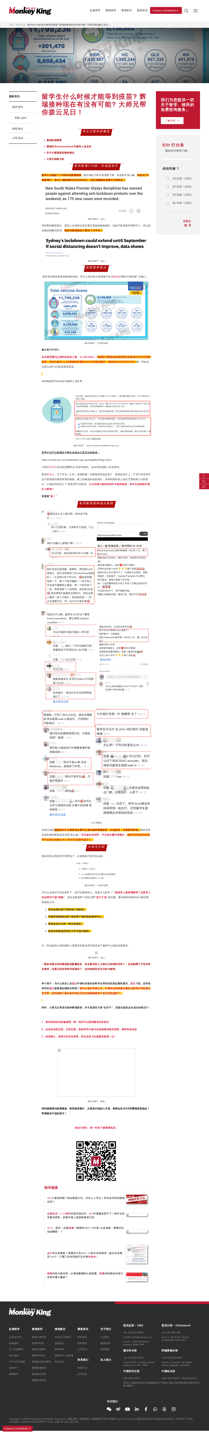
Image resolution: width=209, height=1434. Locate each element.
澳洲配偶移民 (39, 1368)
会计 (49, 1253)
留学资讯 (20, 24)
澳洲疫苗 (116, 276)
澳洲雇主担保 (39, 1374)
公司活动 (17, 138)
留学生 (50, 152)
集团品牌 (105, 1343)
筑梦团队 (105, 1349)
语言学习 (13, 1368)
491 (91, 1213)
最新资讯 (142, 10)
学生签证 (59, 1361)
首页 (11, 24)
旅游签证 (59, 1343)
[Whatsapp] (155, 1409)
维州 (68, 1213)
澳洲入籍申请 (39, 1337)
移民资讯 (17, 128)
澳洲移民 (110, 10)
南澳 (71, 1228)
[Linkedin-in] (137, 1409)
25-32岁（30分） (183, 186)
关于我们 (105, 1329)
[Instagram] (174, 1409)
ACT (50, 1228)
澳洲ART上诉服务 (64, 1355)
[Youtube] (127, 1409)
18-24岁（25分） (183, 178)
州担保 (92, 1256)
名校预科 (13, 1343)
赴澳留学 (95, 10)
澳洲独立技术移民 (41, 1361)
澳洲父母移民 (39, 1349)
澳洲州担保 (38, 1343)
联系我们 (83, 1359)
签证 (74, 983)
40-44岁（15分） (183, 203)
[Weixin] (109, 1409)
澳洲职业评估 (39, 1380)
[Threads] (164, 1409)
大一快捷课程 (16, 1349)
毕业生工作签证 (63, 1337)
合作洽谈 (82, 1374)
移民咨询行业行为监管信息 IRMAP (155, 1419)
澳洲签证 (126, 10)
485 (49, 1198)
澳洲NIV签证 (38, 1355)
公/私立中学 (15, 1337)
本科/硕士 (14, 1355)
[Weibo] (118, 1409)
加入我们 (105, 1359)
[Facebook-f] (146, 1409)
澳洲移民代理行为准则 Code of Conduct (113, 1419)
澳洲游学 (13, 1374)
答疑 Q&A (20, 117)
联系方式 (82, 1368)
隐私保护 (73, 1419)
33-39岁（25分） (183, 195)
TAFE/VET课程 (17, 1361)
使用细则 (84, 1419)
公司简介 (105, 1337)
